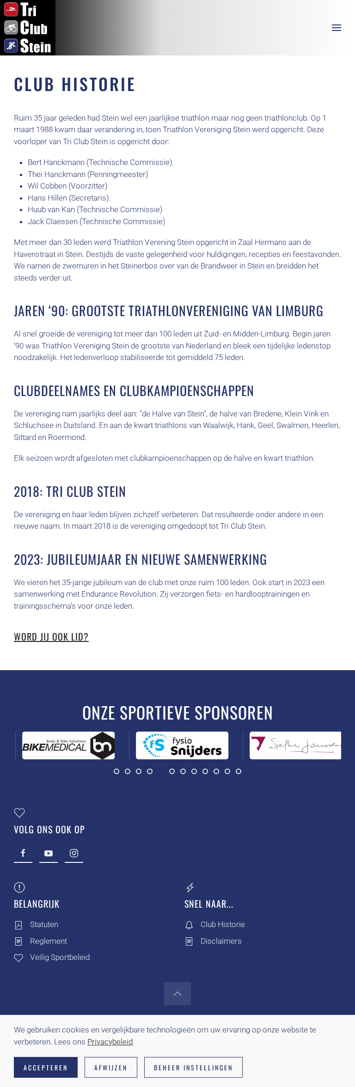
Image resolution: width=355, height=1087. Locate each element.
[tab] (116, 771)
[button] (336, 27)
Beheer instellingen (193, 1067)
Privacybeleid (110, 1041)
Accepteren (46, 1067)
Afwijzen (111, 1067)
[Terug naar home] (27, 27)
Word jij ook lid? (51, 636)
